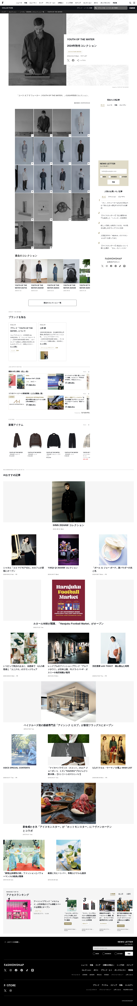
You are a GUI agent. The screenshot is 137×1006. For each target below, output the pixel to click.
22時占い (61, 3)
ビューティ (33, 3)
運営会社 (99, 974)
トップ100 (69, 3)
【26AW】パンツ (69, 454)
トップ (4, 12)
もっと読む (13, 346)
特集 (25, 3)
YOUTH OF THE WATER (54, 12)
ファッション (112, 196)
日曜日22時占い (108, 965)
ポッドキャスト (105, 3)
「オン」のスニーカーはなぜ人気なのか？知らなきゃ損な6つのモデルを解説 (114, 205)
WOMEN (114, 177)
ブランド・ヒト (50, 3)
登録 (113, 182)
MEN (104, 177)
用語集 (115, 3)
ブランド (96, 985)
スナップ (78, 3)
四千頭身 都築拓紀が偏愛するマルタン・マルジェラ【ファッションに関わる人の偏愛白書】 (124, 917)
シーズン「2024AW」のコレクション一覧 (32, 12)
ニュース (19, 3)
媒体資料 (92, 974)
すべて (103, 105)
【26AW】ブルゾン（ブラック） (53, 455)
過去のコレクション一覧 (52, 303)
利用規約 (106, 974)
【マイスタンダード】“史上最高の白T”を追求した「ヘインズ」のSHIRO (114, 217)
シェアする (83, 60)
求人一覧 (24, 371)
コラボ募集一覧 (36, 393)
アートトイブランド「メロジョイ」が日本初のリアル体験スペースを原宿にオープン (47, 904)
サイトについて (76, 974)
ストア (41, 3)
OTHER (124, 177)
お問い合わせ (129, 974)
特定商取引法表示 (128, 989)
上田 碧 (43, 328)
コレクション (87, 3)
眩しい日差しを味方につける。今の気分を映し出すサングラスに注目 (114, 227)
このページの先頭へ (13, 942)
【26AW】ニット (32, 454)
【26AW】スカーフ (14, 454)
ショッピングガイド (91, 989)
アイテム (105, 985)
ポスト (96, 3)
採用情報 (84, 974)
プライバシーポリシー (117, 974)
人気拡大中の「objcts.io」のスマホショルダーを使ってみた (114, 237)
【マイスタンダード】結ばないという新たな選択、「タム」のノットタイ (114, 247)
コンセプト (129, 985)
